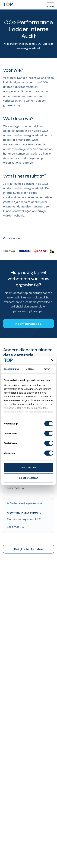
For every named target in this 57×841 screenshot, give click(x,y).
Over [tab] (47, 368)
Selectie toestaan (28, 477)
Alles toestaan (28, 467)
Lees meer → (15, 488)
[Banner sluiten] (52, 360)
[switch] (48, 433)
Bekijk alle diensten (28, 549)
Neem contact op (28, 324)
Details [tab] (30, 368)
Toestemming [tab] (11, 368)
